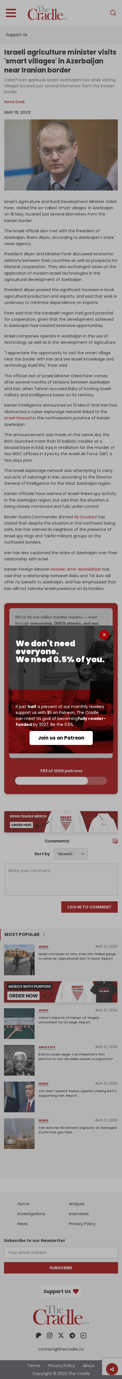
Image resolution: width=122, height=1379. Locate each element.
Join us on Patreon (61, 737)
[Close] (104, 635)
